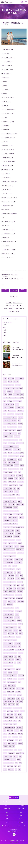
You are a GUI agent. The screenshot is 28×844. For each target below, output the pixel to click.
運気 (17, 704)
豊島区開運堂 (16, 536)
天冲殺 (17, 753)
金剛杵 (9, 481)
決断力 (17, 494)
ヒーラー (11, 436)
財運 (19, 766)
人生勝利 (10, 394)
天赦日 (19, 543)
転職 (21, 575)
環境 (20, 762)
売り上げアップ (13, 627)
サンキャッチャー (12, 410)
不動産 (10, 720)
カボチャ (10, 672)
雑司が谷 (13, 475)
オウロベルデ (6, 540)
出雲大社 (16, 491)
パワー (17, 404)
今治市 (15, 679)
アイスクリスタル (13, 440)
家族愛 (8, 691)
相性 (12, 766)
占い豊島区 (14, 427)
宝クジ (5, 601)
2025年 (5, 737)
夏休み (5, 633)
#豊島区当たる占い (19, 308)
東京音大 (14, 640)
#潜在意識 (8, 305)
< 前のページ (5, 290)
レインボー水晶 (13, 420)
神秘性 (18, 572)
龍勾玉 (11, 491)
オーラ (18, 662)
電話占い (11, 472)
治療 (14, 443)
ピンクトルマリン (7, 417)
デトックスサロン (18, 562)
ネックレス (19, 582)
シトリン (11, 485)
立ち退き (16, 730)
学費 (4, 714)
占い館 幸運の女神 (8, 536)
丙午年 (5, 753)
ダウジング (6, 420)
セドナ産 (5, 553)
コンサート (14, 675)
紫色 (20, 646)
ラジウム (14, 624)
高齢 (16, 762)
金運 (21, 388)
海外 (14, 688)
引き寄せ (14, 417)
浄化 (22, 394)
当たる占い (16, 381)
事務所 (16, 701)
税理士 (15, 720)
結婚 (16, 766)
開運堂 (5, 478)
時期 (13, 769)
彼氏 (8, 730)
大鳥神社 (12, 611)
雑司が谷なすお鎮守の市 (9, 614)
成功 (8, 714)
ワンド (9, 443)
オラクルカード (11, 504)
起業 (4, 766)
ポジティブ (14, 743)
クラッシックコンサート (9, 607)
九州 (19, 682)
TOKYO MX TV (14, 646)
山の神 (19, 714)
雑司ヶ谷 (10, 381)
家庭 (5, 335)
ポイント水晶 (12, 498)
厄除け (5, 481)
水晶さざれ (18, 407)
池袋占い (12, 740)
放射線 (5, 462)
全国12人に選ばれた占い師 (18, 527)
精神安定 (18, 569)
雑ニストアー (6, 646)
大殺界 (5, 743)
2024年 (18, 698)
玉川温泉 (20, 624)
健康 (5, 332)
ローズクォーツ (19, 414)
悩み (15, 656)
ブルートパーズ (7, 582)
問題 (19, 656)
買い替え (14, 685)
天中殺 (22, 753)
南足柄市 (5, 637)
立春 (11, 514)
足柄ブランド (12, 637)
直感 (21, 469)
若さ (4, 427)
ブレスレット (6, 404)
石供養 (5, 452)
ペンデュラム (6, 388)
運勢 (5, 330)
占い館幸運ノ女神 (7, 688)
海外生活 (11, 662)
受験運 (5, 517)
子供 (19, 769)
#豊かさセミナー (17, 302)
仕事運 (13, 494)
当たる (5, 381)
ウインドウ (6, 498)
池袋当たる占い (11, 753)
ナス (4, 740)
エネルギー (6, 440)
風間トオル (6, 649)
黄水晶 (16, 485)
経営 (8, 766)
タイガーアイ (10, 391)
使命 (12, 572)
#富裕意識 (15, 305)
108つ (5, 549)
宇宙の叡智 (20, 591)
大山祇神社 (6, 717)
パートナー (6, 446)
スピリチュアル (15, 469)
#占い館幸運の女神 (14, 311)
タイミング (6, 627)
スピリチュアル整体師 (8, 562)
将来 (16, 740)
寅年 (4, 391)
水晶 (11, 401)
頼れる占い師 (6, 530)
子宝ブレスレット (7, 624)
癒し (23, 407)
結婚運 (5, 672)
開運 (13, 378)
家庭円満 (10, 695)
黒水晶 (12, 578)
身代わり (10, 452)
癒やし (13, 569)
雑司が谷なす (18, 611)
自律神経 (20, 423)
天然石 (12, 404)
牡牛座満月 (9, 679)
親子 (20, 740)
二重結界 (12, 649)
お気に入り (6, 598)
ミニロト (14, 601)
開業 (19, 627)
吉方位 (10, 630)
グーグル (5, 662)
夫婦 (20, 737)
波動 (23, 504)
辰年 (22, 698)
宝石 (15, 750)
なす (4, 604)
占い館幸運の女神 (7, 523)
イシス (5, 443)
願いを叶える (15, 456)
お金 (13, 659)
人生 (8, 578)
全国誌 (12, 530)
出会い (12, 414)
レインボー (6, 556)
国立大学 (22, 711)
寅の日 (11, 546)
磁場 (13, 633)
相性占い (12, 717)
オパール (14, 582)
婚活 (16, 633)
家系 (11, 585)
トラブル (11, 656)
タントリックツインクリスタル (10, 653)
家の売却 (5, 720)
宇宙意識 (22, 456)
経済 (4, 682)
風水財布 (16, 559)
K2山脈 (14, 481)
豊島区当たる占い (7, 520)
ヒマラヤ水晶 (16, 394)
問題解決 (15, 756)
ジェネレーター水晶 (20, 649)
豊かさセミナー (7, 620)
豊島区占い (6, 491)
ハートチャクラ (11, 549)
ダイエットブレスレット (9, 533)
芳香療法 (5, 430)
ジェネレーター (7, 501)
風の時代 (18, 504)
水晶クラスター (12, 430)
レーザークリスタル (8, 449)
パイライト (6, 407)
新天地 (15, 724)
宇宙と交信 (14, 501)
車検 (9, 685)
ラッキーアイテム (17, 401)
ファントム (6, 514)
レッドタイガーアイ (18, 514)
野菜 (12, 730)
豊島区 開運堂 (20, 601)
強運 (19, 433)
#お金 (20, 305)
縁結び (20, 633)
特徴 (17, 737)
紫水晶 (5, 469)
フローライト (6, 511)
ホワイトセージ (12, 553)
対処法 (10, 756)
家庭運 (5, 695)
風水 (4, 414)
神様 (4, 691)
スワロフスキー (20, 410)
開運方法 (15, 507)
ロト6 (9, 565)
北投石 (19, 459)
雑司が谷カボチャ (7, 640)
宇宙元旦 (16, 546)
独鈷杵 (5, 565)
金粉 (11, 488)
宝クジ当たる (19, 598)
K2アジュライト (12, 591)
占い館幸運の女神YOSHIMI (9, 727)
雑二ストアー (19, 475)
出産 (9, 733)
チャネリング (6, 475)
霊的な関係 (18, 691)
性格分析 (19, 695)
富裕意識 (19, 620)
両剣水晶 (18, 669)
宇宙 (19, 472)
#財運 (5, 308)
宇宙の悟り (6, 595)
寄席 (4, 730)
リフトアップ (16, 452)
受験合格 (12, 407)
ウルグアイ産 (12, 556)
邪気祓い (19, 430)
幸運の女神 (10, 478)
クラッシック (21, 675)
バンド (5, 733)
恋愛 (5, 327)
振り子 (18, 588)
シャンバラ (21, 478)
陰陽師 (20, 717)
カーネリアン (17, 391)
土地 (7, 588)
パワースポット (15, 462)
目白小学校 (6, 617)
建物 (11, 588)
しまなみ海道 (21, 679)
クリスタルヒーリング (8, 559)
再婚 (13, 691)
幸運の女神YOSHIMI (8, 507)
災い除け (5, 756)
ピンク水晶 (20, 653)
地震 (12, 714)
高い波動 (18, 540)
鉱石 (18, 488)
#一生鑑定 (8, 302)
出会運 (18, 759)
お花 (9, 633)
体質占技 (20, 743)
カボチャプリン (7, 675)
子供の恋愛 (14, 733)
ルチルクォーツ (13, 433)
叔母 (19, 720)
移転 (21, 701)
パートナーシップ (17, 708)
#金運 (10, 308)
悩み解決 (5, 591)
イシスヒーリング (14, 388)
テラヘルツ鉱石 (7, 423)
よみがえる (21, 517)
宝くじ (5, 769)
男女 (16, 717)
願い (19, 420)
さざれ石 (5, 398)
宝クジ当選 (12, 598)
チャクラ (12, 385)
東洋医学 (5, 746)
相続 (15, 588)
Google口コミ (18, 659)
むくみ (5, 456)
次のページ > (23, 290)
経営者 (5, 704)
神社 (12, 465)
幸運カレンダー (11, 704)
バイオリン (6, 611)
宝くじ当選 (20, 417)
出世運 (9, 517)
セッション (6, 708)
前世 (23, 688)
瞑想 (15, 488)
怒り (14, 746)
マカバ (5, 575)
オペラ (16, 607)
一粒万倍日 (6, 546)
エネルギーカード (15, 398)
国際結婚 (20, 733)
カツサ (9, 456)
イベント (16, 465)
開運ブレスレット (20, 549)
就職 (4, 578)
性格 (13, 737)
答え (23, 588)
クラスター (15, 520)
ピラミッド (6, 585)
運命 (12, 711)
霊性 (9, 469)
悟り (20, 440)
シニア (14, 759)
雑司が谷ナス (17, 643)
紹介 (4, 679)
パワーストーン (17, 449)
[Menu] (25, 2)
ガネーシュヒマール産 (8, 666)
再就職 (10, 724)
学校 (20, 756)
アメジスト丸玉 (20, 498)
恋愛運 (5, 410)
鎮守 (16, 714)
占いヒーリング (20, 443)
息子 (15, 695)
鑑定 (9, 769)
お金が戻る (15, 517)
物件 (20, 630)
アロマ (19, 427)
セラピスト (17, 436)
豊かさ (11, 617)
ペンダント (14, 423)
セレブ (20, 485)
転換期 (5, 543)
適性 (4, 698)
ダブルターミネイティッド (9, 669)
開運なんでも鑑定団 (20, 378)
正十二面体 (15, 523)
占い (9, 378)
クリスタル (6, 385)
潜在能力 (5, 436)
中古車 (5, 685)
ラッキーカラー (7, 569)
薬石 (4, 459)
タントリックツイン (14, 446)
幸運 (22, 398)
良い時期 (15, 630)
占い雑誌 (17, 530)
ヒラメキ (12, 595)
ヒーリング (18, 385)
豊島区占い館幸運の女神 (9, 701)
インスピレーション (12, 543)
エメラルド (6, 488)
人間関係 (5, 656)
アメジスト (6, 433)
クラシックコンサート (8, 643)
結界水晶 (22, 465)
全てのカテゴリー (8, 322)
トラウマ (5, 659)
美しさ (8, 427)
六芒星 (17, 575)
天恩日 (13, 698)
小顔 (22, 452)
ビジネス (18, 688)
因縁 (18, 585)
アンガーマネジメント (8, 750)
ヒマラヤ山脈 (20, 481)
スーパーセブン (20, 553)
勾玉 (4, 401)
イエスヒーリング (7, 527)
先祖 (15, 585)
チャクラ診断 (6, 572)
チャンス (13, 540)
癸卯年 (5, 504)
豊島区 (5, 378)
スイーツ (15, 672)
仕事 (5, 325)
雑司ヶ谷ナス (19, 727)
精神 (9, 743)
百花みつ (18, 637)
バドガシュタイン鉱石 (11, 459)
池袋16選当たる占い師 (12, 682)
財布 (21, 559)
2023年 (19, 501)
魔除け (22, 578)
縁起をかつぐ (6, 465)
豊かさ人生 (17, 617)
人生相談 (5, 724)
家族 (22, 585)
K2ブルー (5, 485)
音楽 (21, 730)
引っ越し (5, 630)
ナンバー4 (14, 565)
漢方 (10, 746)
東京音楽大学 (10, 604)
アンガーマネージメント (9, 762)
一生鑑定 (5, 472)
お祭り (16, 614)
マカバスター (11, 575)
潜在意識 (14, 620)
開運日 (8, 698)
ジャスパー (17, 533)
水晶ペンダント (7, 494)
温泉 (9, 462)
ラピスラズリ (18, 595)
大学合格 (16, 711)
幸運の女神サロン (7, 759)
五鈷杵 (16, 478)
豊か (4, 711)
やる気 (5, 394)
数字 (9, 601)
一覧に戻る (14, 290)
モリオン (17, 578)
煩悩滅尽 (22, 546)
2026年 (19, 750)
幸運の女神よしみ (14, 511)
